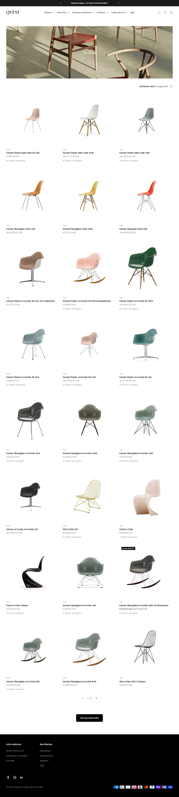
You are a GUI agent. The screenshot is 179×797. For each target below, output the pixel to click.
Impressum (45, 750)
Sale (132, 12)
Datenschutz (46, 755)
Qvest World (117, 12)
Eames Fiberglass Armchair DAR (136, 453)
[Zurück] (60, 3)
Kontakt (10, 760)
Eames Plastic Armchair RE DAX (22, 377)
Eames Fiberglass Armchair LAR (79, 605)
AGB (42, 765)
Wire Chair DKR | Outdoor (132, 681)
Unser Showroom (15, 750)
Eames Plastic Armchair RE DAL (135, 377)
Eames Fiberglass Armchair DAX (23, 453)
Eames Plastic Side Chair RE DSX (23, 152)
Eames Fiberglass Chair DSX (20, 228)
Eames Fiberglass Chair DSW (78, 228)
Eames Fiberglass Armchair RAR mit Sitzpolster (144, 605)
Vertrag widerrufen (89, 718)
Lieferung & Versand (16, 755)
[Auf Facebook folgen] (8, 777)
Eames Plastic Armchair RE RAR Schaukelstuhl (87, 301)
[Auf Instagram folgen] (15, 777)
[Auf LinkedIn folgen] (21, 777)
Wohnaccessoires (81, 12)
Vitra (8, 149)
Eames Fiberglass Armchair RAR (23, 681)
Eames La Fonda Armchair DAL (22, 529)
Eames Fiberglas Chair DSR (133, 228)
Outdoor (101, 12)
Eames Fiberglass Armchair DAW (80, 453)
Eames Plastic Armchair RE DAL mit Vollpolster (30, 301)
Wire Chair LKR (70, 529)
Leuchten (61, 12)
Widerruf (44, 760)
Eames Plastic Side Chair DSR (134, 152)
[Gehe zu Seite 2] (96, 698)
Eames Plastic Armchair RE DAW (136, 301)
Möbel (47, 12)
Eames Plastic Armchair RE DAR (79, 377)
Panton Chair (126, 529)
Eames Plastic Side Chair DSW (78, 152)
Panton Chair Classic (17, 605)
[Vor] (118, 3)
